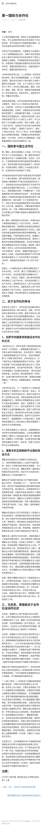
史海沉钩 (22, 20)
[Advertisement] (21, 806)
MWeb (28, 821)
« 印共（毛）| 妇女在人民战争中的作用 (18, 787)
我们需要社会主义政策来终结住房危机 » (24, 795)
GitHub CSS (6, 823)
